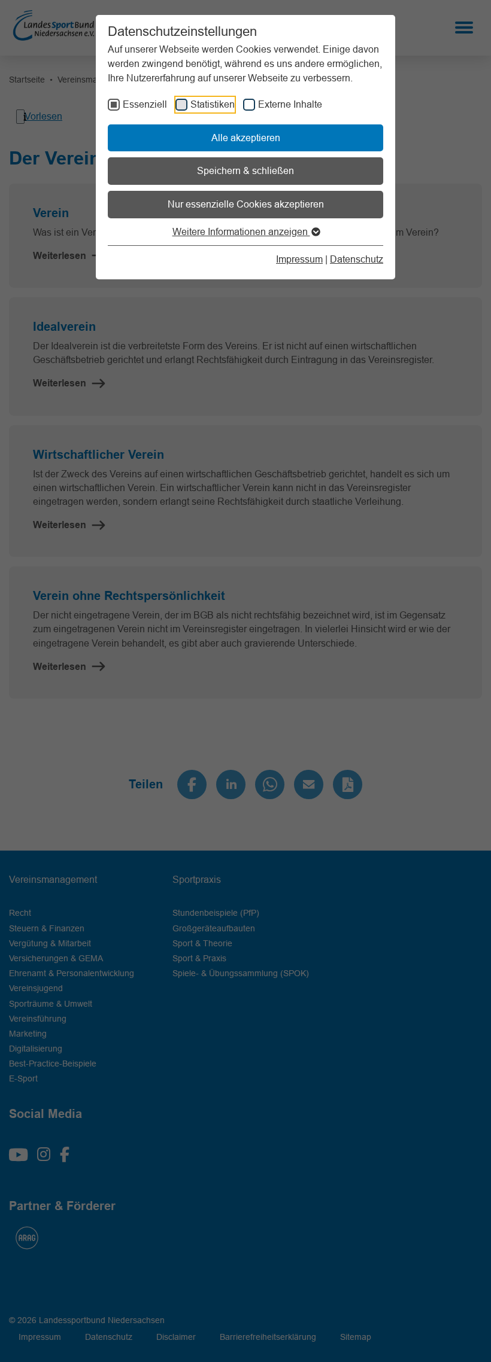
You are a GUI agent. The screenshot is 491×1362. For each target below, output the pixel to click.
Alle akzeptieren (245, 137)
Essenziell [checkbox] (145, 104)
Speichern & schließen (245, 170)
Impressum (299, 259)
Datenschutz (356, 259)
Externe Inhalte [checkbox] (290, 104)
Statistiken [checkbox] (212, 104)
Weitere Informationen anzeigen (241, 231)
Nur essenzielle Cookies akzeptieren (246, 204)
